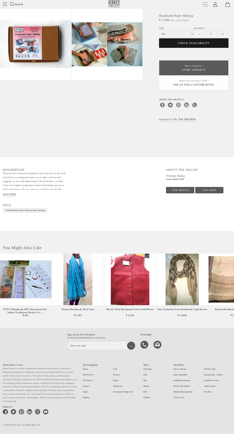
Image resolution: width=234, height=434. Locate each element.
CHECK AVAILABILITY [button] (194, 43)
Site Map (207, 392)
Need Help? (177, 119)
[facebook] (162, 105)
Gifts (145, 375)
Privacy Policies (179, 369)
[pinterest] (178, 105)
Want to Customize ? (193, 68)
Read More (9, 194)
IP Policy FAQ (210, 369)
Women (146, 386)
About (85, 369)
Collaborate (117, 386)
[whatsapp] (194, 105)
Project (116, 380)
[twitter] (170, 105)
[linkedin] (186, 105)
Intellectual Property (181, 380)
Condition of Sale (211, 380)
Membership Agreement (183, 392)
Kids (145, 392)
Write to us (158, 344)
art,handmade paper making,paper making (25, 210)
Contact (86, 386)
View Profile (180, 190)
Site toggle (5, 4)
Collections (147, 369)
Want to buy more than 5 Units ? (193, 83)
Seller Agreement (180, 375)
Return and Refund (181, 386)
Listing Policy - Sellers (213, 375)
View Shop (209, 190)
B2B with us (88, 375)
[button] (229, 285)
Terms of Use (179, 397)
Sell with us (88, 380)
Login (85, 392)
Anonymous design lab (123, 392)
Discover (116, 375)
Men (145, 380)
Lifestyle (146, 397)
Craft (115, 369)
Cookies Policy (210, 386)
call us (144, 344)
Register (86, 397)
